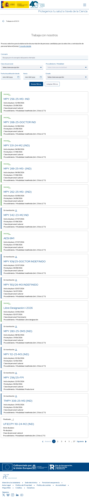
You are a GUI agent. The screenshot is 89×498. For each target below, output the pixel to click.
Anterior (47, 441)
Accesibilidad (61, 485)
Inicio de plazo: (14, 103)
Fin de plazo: (13, 105)
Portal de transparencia (50, 482)
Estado (48, 73)
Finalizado (7, 419)
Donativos (31, 488)
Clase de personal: (7, 64)
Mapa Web (6, 488)
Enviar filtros (36, 84)
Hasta (25, 73)
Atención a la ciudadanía (11, 482)
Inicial (6, 94)
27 (74, 441)
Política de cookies (44, 485)
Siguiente (80, 441)
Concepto (4, 54)
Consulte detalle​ (25, 46)
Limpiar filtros (52, 84)
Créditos (19, 488)
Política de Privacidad (24, 485)
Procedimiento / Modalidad (55, 64)
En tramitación (9, 210)
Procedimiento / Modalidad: (25, 111)
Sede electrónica (31, 482)
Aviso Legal (6, 485)
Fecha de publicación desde (10, 73)
